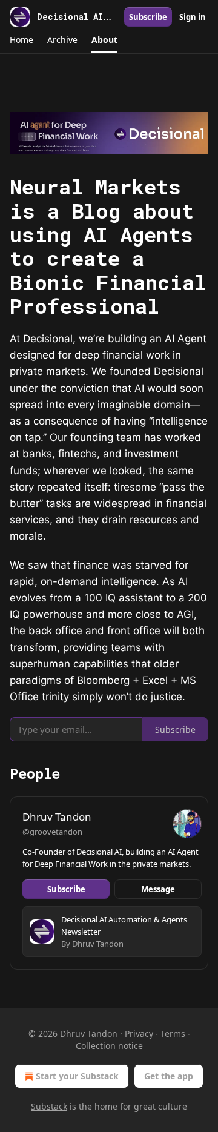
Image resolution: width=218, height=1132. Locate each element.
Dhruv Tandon (56, 817)
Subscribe (148, 17)
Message (158, 889)
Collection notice (109, 1045)
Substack (49, 1106)
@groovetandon (52, 831)
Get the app (168, 1076)
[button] (21, 40)
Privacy (139, 1033)
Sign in (192, 17)
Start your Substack (77, 1076)
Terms (172, 1033)
